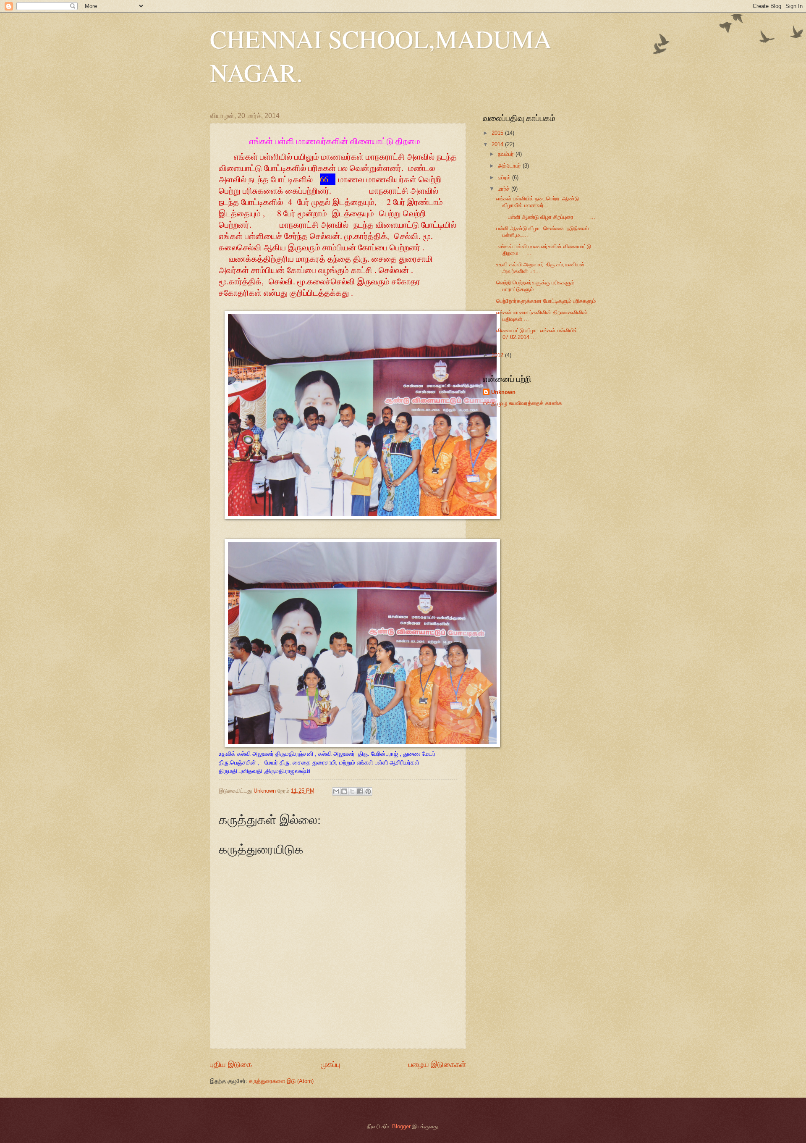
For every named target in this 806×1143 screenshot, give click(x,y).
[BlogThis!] (344, 791)
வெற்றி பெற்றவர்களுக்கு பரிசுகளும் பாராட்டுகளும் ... (535, 285)
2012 (498, 355)
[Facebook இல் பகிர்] (360, 791)
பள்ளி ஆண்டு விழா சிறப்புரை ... (545, 217)
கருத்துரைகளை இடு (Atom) (281, 1081)
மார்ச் (504, 189)
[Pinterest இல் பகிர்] (368, 791)
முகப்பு (330, 1064)
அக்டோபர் (510, 166)
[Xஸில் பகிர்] (352, 791)
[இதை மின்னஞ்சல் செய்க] (336, 791)
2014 (498, 144)
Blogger (401, 1126)
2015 (498, 133)
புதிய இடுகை (231, 1064)
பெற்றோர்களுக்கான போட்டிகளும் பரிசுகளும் (546, 301)
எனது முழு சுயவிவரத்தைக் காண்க (522, 403)
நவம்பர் (507, 154)
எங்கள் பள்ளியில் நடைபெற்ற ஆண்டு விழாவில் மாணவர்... (537, 201)
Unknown (503, 392)
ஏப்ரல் (505, 177)
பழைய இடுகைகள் (437, 1064)
